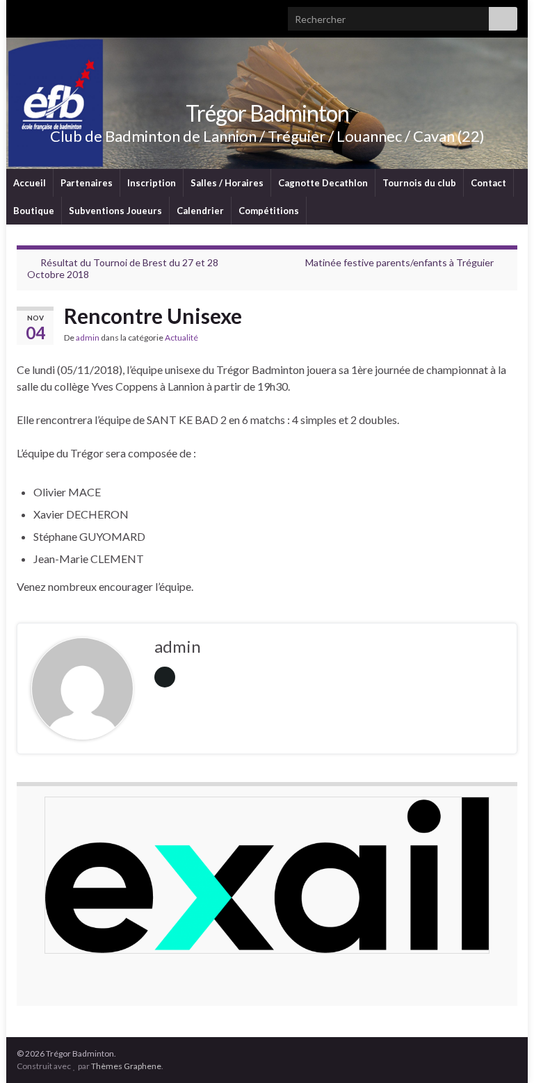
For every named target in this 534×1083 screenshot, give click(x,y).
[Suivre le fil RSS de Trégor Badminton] (23, 15)
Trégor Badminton (267, 113)
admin (87, 337)
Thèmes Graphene (126, 1066)
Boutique (33, 210)
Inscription (151, 182)
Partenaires (86, 182)
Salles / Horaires (227, 182)
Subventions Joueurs (115, 210)
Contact (488, 182)
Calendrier (200, 210)
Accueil (29, 182)
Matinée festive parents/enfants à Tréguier (399, 262)
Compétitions (268, 210)
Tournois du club (419, 182)
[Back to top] (502, 1051)
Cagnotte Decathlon (323, 182)
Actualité (181, 337)
